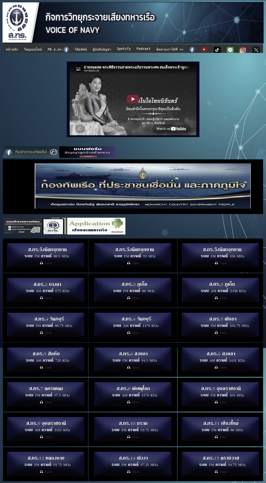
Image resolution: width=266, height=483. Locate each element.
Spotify (124, 49)
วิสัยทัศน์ (81, 49)
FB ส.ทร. (56, 49)
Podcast (144, 49)
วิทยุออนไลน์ (33, 49)
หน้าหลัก (12, 49)
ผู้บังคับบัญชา (102, 49)
